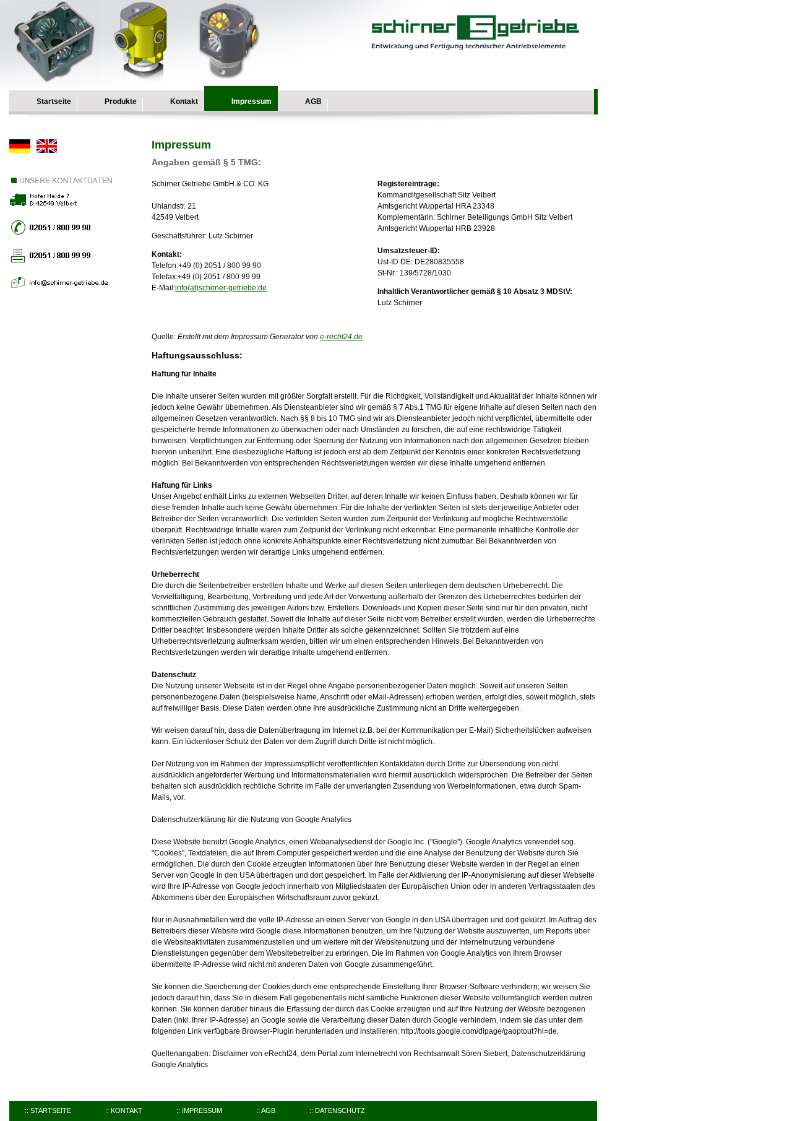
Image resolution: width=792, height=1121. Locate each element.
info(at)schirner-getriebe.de (221, 287)
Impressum (251, 101)
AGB (313, 101)
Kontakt (184, 101)
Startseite (54, 101)
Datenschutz (340, 1110)
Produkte (121, 101)
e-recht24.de (341, 336)
